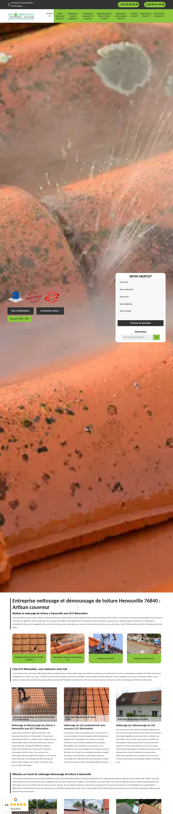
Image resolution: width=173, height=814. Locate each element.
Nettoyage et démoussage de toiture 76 (121, 16)
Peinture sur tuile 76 (134, 15)
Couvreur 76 (49, 15)
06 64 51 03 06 (156, 4)
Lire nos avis (16, 809)
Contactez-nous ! (50, 311)
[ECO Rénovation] (21, 16)
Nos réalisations (20, 311)
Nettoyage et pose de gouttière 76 (73, 16)
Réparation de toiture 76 (145, 15)
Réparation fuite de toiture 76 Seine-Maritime (104, 16)
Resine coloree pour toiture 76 (60, 16)
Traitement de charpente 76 (158, 15)
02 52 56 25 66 (130, 4)
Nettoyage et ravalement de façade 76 (87, 16)
